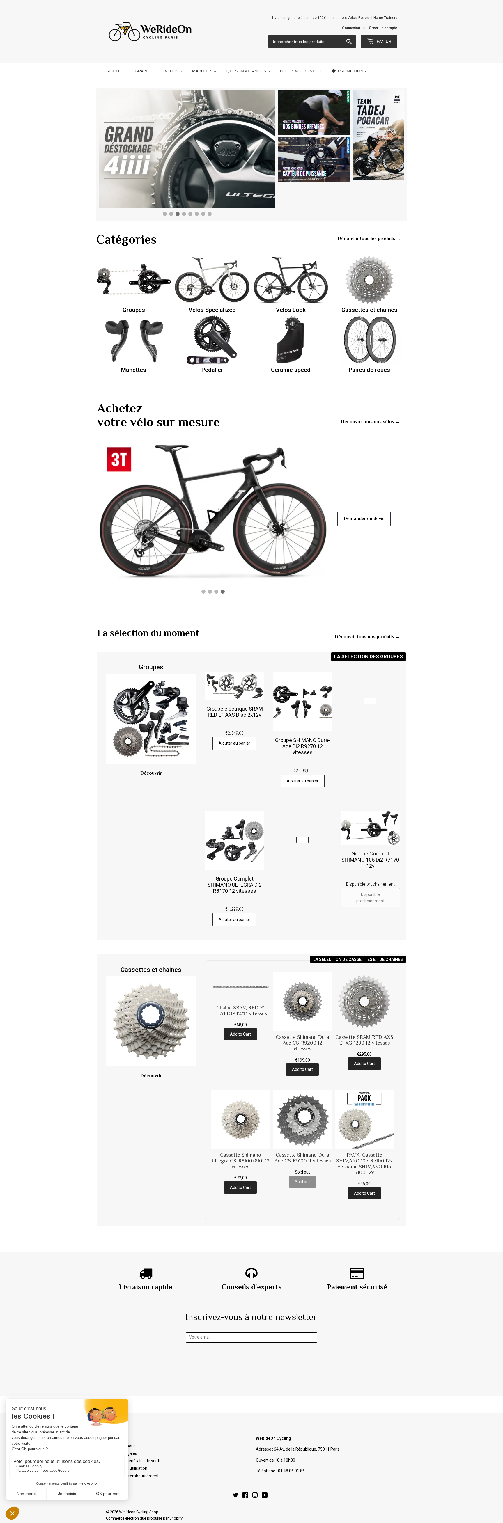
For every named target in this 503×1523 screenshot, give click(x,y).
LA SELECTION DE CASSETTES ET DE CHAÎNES (358, 959)
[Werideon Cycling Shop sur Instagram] (255, 1496)
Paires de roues (369, 369)
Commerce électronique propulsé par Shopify (144, 1518)
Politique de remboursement (132, 1476)
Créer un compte (383, 28)
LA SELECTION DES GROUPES (368, 656)
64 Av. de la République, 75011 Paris (307, 1449)
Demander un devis (364, 518)
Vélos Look (291, 309)
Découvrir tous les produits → (369, 238)
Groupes (134, 309)
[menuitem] (116, 71)
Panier (383, 41)
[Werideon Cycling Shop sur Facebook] (245, 1496)
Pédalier (212, 369)
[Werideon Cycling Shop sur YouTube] (265, 1496)
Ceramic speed (291, 369)
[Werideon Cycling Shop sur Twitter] (235, 1496)
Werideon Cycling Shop (138, 1512)
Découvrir (151, 773)
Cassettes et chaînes (369, 309)
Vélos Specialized (212, 309)
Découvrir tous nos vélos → (370, 421)
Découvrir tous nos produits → (367, 636)
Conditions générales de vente (134, 1460)
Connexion (351, 28)
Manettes (133, 369)
